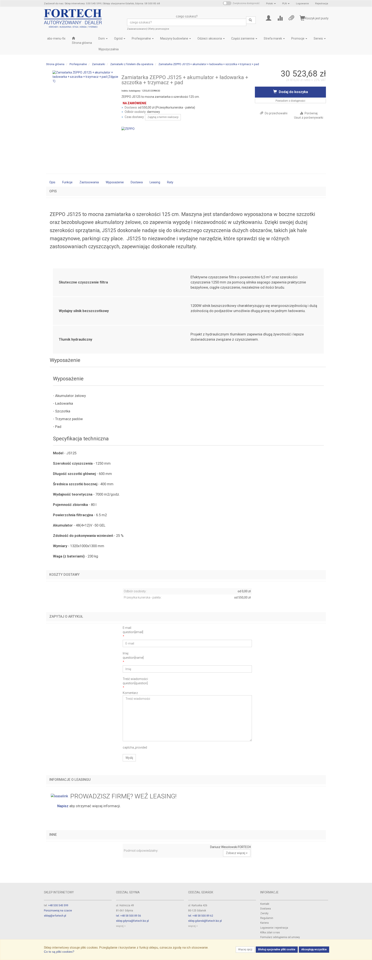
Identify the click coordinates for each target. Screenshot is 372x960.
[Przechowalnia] (291, 17)
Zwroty (264, 913)
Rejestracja (321, 3)
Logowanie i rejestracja (274, 927)
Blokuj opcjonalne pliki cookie (276, 949)
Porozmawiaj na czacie (58, 910)
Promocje (298, 38)
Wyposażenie (115, 182)
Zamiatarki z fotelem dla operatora (131, 64)
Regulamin (266, 918)
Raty (170, 182)
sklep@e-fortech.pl (55, 915)
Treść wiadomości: (135, 681)
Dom (101, 38)
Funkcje (67, 182)
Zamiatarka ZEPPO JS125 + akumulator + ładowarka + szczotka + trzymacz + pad (208, 64)
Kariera (264, 922)
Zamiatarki (98, 64)
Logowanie (302, 3)
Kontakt (264, 903)
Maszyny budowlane (174, 38)
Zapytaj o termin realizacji (162, 117)
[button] (271, 3)
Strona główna (55, 64)
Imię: (133, 655)
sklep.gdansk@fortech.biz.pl (205, 920)
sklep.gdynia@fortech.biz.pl (132, 920)
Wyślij (129, 757)
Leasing (155, 182)
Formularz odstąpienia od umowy (280, 937)
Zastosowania (89, 182)
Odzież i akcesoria (210, 38)
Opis (52, 182)
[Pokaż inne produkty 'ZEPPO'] (128, 128)
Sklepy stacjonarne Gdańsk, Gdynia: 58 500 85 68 (131, 3)
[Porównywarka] (279, 17)
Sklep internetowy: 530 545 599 (83, 3)
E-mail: (133, 630)
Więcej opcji (245, 949)
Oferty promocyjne (158, 28)
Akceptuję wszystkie (314, 949)
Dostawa (137, 182)
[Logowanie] (268, 17)
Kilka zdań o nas (270, 932)
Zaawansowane (136, 28)
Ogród (118, 38)
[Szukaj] (251, 20)
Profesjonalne (142, 38)
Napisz (62, 806)
